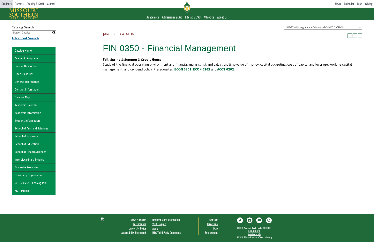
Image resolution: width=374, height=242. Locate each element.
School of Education (27, 144)
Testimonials (139, 224)
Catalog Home (23, 50)
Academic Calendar (26, 105)
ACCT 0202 (225, 69)
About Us (222, 17)
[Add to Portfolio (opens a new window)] (350, 35)
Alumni (51, 4)
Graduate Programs (26, 167)
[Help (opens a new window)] (360, 35)
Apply (155, 228)
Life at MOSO (193, 17)
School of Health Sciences (30, 152)
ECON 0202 (201, 69)
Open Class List (24, 74)
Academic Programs (26, 58)
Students (7, 4)
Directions (212, 224)
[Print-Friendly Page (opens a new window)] (355, 35)
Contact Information (27, 89)
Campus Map (22, 97)
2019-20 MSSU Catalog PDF (31, 183)
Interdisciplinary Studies (29, 159)
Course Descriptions (27, 66)
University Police (137, 228)
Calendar (349, 4)
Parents (19, 4)
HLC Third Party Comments (166, 232)
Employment (211, 232)
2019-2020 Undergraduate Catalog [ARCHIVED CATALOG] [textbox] (314, 27)
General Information (27, 82)
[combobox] (323, 27)
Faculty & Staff (35, 4)
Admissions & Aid (172, 17)
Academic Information (28, 113)
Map (359, 4)
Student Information (27, 120)
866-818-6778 (254, 231)
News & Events (138, 219)
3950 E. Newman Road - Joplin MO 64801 (254, 228)
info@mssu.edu (254, 234)
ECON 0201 (182, 69)
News (338, 4)
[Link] (240, 220)
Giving (368, 4)
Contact (213, 219)
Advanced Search (25, 38)
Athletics (209, 17)
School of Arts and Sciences (31, 128)
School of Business (26, 136)
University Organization (29, 175)
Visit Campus (159, 224)
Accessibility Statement (133, 232)
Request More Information (166, 219)
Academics (152, 17)
